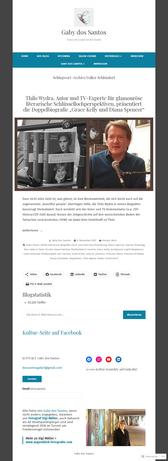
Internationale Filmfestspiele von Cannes (47, 253)
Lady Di (90, 253)
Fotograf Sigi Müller (43, 418)
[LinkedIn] (118, 359)
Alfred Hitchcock (50, 245)
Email (33, 389)
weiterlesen (30, 230)
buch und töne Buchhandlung (89, 245)
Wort (114, 240)
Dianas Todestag (135, 245)
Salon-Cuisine (87, 56)
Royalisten (76, 258)
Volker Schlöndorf (107, 258)
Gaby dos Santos (84, 32)
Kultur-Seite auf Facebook (52, 332)
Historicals (112, 56)
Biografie (65, 245)
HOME (24, 56)
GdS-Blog (43, 56)
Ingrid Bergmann (133, 249)
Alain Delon (32, 245)
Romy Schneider (59, 258)
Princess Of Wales (134, 253)
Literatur (100, 253)
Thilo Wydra (89, 258)
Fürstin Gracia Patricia (57, 249)
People (106, 240)
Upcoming (64, 56)
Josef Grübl (78, 253)
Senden (32, 378)
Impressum (100, 63)
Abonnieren (134, 314)
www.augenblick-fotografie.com (49, 442)
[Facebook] (89, 359)
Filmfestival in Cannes (83, 249)
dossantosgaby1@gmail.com (42, 368)
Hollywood (117, 249)
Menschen (137, 56)
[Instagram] (99, 359)
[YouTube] (109, 359)
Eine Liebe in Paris (34, 249)
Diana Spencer (116, 245)
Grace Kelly (103, 249)
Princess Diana (114, 253)
